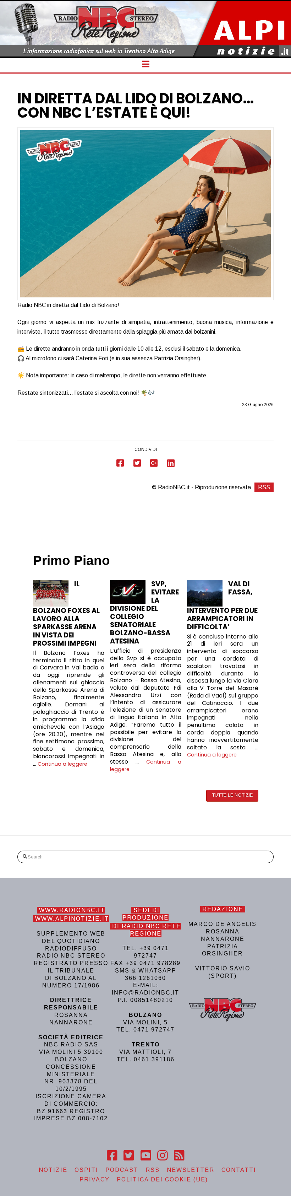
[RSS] (179, 1155)
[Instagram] (162, 1155)
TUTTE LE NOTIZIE (232, 795)
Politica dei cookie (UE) (162, 1179)
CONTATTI (238, 1170)
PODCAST (121, 1170)
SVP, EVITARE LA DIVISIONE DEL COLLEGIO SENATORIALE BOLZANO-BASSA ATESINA (144, 612)
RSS (264, 487)
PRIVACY (94, 1179)
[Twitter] (128, 1155)
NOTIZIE (53, 1170)
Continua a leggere (62, 763)
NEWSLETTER (190, 1170)
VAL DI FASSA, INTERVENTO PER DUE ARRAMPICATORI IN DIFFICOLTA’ (222, 605)
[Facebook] (112, 1155)
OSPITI (86, 1170)
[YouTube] (146, 1155)
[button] (145, 64)
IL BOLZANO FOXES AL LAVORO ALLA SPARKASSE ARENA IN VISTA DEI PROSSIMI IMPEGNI (66, 613)
